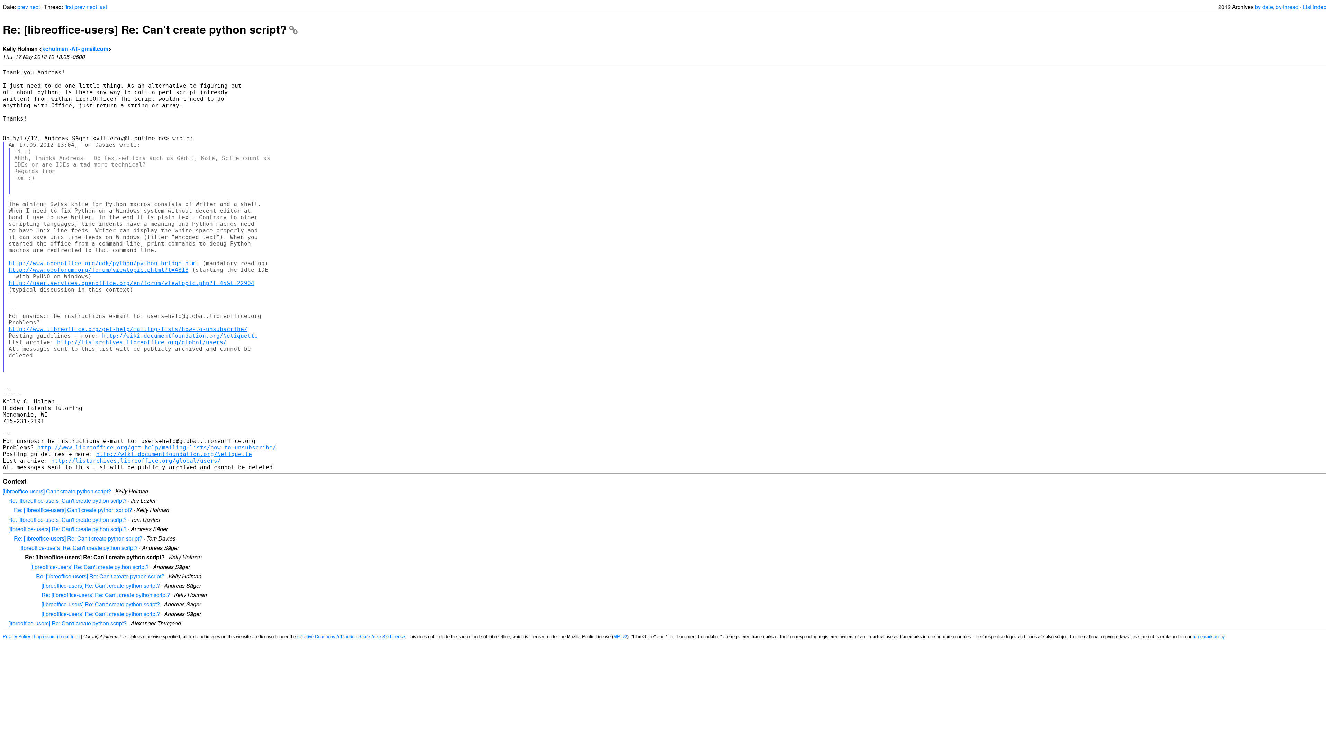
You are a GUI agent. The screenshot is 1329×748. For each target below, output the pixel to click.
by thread (1287, 7)
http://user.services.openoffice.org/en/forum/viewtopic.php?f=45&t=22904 (131, 283)
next (34, 7)
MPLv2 (620, 636)
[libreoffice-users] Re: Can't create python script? (67, 529)
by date (1264, 7)
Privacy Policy (16, 636)
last (102, 7)
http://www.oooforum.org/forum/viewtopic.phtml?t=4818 (99, 270)
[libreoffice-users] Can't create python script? (57, 491)
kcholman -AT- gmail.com (75, 49)
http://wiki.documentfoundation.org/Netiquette (180, 335)
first (68, 7)
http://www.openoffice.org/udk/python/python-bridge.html (104, 263)
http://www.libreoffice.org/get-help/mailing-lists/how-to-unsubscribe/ (128, 329)
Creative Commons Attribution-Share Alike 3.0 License (351, 636)
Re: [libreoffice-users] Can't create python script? (67, 501)
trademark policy (1208, 636)
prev (22, 7)
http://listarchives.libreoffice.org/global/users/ (142, 342)
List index (1314, 7)
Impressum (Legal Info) (57, 636)
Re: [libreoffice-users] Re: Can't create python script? (145, 29)
